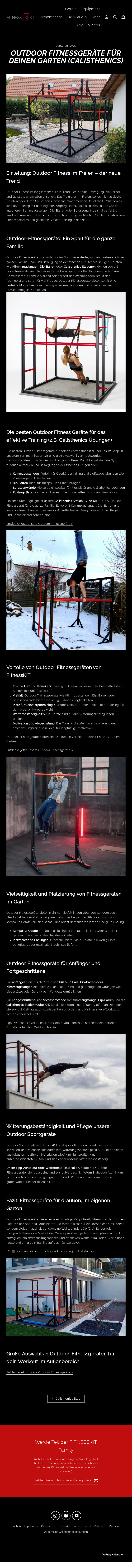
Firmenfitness (51, 17)
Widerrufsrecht (82, 1526)
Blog (79, 25)
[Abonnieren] (95, 1480)
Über (95, 17)
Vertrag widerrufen (113, 1554)
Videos (94, 25)
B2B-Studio (77, 17)
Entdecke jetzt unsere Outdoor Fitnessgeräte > (39, 523)
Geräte (71, 9)
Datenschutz (49, 1526)
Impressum (31, 1526)
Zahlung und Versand (107, 1526)
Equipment (91, 9)
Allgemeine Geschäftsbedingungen (66, 1531)
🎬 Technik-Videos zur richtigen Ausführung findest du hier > (54, 1251)
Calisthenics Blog (67, 1398)
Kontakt (64, 1526)
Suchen (16, 1526)
